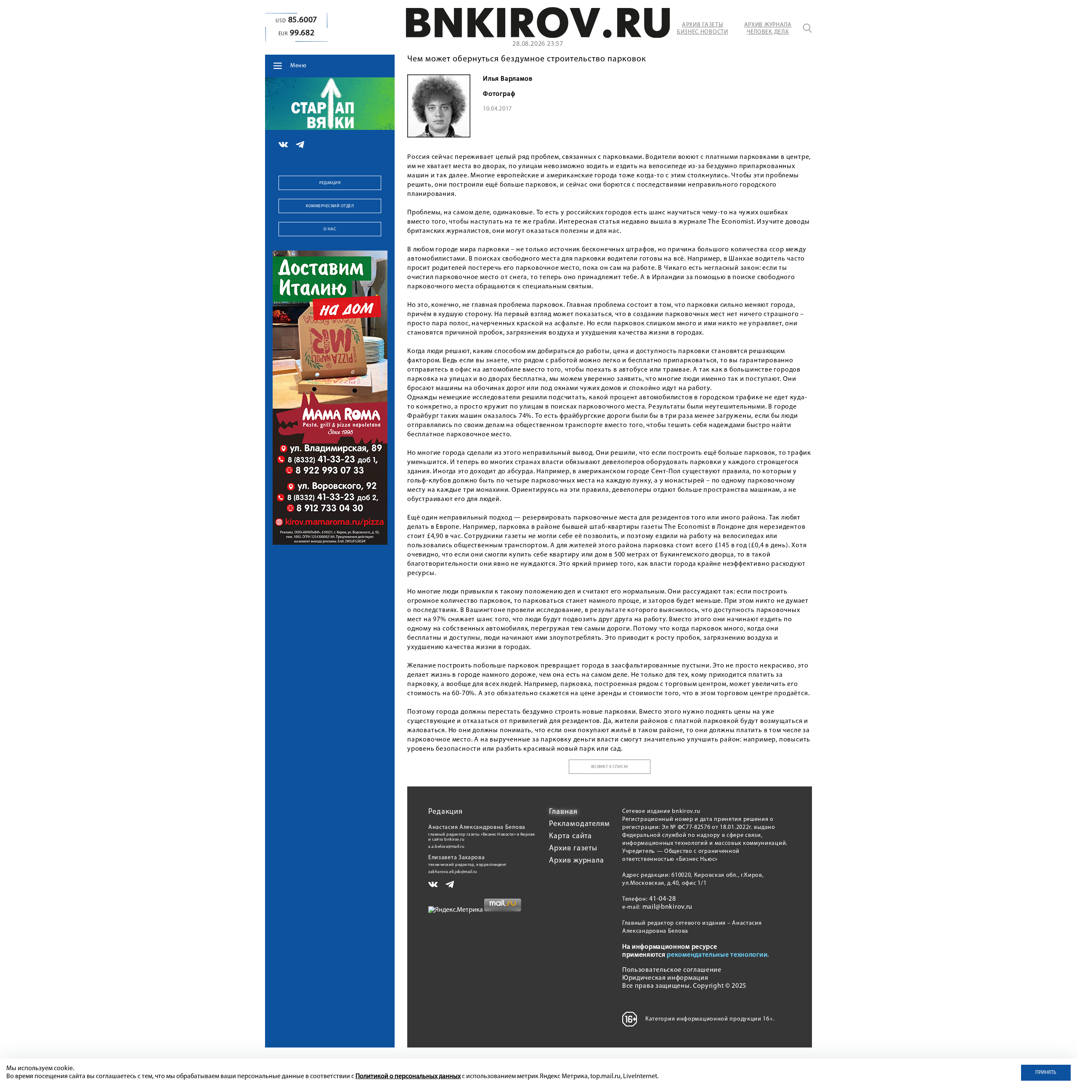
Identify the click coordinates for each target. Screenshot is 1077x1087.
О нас (330, 229)
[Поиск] (807, 28)
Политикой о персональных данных (408, 1076)
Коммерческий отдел (330, 206)
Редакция (329, 183)
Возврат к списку (610, 767)
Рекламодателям (579, 824)
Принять (1045, 1072)
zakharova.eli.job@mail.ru (452, 872)
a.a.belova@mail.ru (446, 846)
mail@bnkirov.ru (667, 907)
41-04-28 (662, 899)
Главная (563, 812)
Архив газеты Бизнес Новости (702, 28)
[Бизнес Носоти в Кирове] (538, 36)
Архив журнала (576, 861)
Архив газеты (573, 848)
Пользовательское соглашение (672, 970)
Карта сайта (570, 836)
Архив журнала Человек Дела (768, 28)
